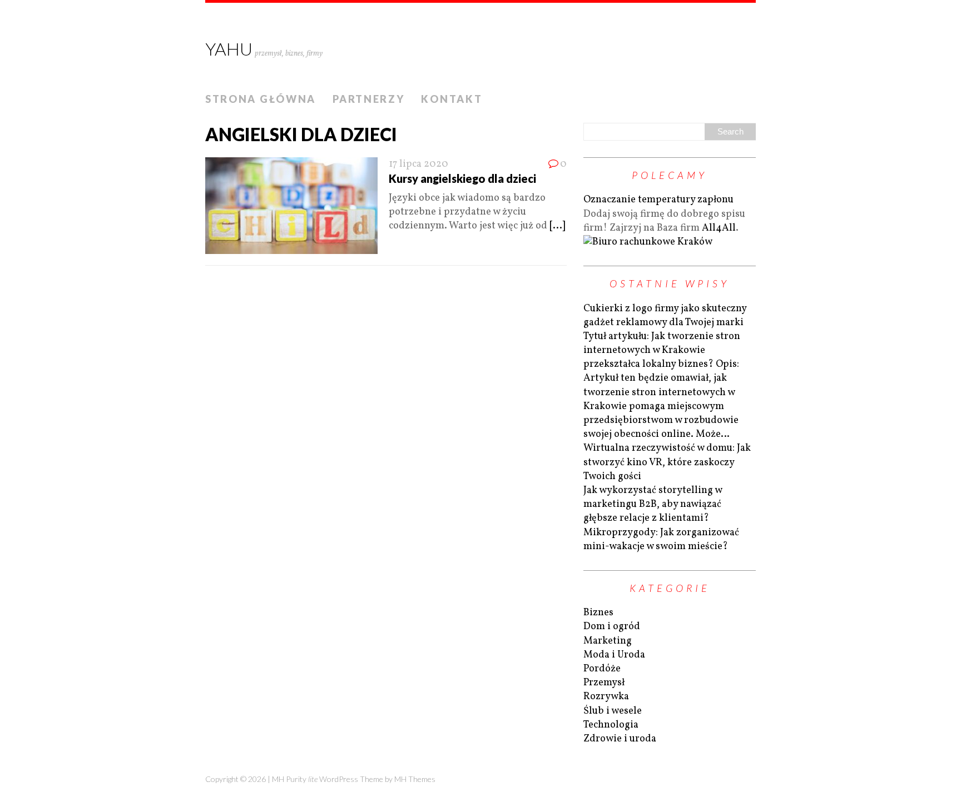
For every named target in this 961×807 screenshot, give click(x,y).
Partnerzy (368, 99)
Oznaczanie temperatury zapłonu (658, 200)
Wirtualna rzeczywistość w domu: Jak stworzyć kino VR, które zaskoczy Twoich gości (667, 462)
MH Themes (414, 779)
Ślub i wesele (612, 711)
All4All (719, 228)
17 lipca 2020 (418, 164)
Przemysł (604, 683)
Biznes (598, 613)
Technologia (610, 725)
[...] (557, 226)
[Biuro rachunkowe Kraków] (647, 242)
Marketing (607, 641)
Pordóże (602, 669)
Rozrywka (606, 697)
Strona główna (260, 99)
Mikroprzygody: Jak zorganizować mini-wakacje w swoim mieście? (661, 540)
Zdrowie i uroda (619, 739)
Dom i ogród (611, 627)
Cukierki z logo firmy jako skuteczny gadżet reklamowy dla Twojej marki (664, 316)
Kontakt (451, 99)
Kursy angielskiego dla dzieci (462, 178)
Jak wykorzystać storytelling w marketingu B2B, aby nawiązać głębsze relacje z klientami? (652, 504)
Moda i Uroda (614, 655)
